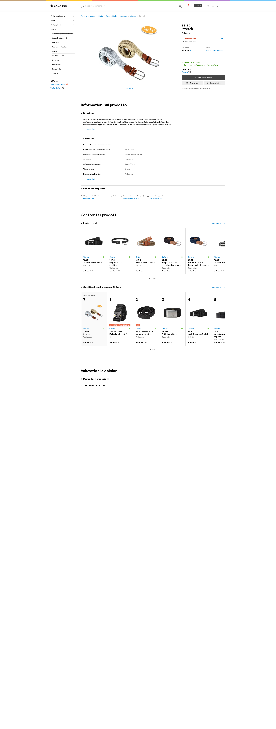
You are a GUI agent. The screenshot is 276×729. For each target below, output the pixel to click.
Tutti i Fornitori (156, 198)
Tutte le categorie (57, 16)
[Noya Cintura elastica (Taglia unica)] (120, 251)
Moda (52, 20)
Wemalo (185, 72)
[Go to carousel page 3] (153, 278)
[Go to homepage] (58, 5)
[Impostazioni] (188, 6)
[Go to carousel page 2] (151, 278)
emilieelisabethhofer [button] (97, 480)
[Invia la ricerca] (83, 6)
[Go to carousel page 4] (154, 278)
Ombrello (55, 60)
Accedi (198, 6)
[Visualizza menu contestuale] (209, 435)
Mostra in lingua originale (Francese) (99, 542)
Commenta (90, 470)
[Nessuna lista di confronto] (213, 6)
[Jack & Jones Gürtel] (94, 251)
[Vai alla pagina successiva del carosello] (221, 251)
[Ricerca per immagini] (179, 6)
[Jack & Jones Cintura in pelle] (225, 319)
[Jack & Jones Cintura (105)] (225, 251)
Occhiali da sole (58, 56)
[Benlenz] (101, 435)
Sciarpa (55, 73)
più (134, 451)
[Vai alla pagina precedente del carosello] (84, 251)
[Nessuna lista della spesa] (218, 6)
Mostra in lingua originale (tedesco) (99, 465)
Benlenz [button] (92, 434)
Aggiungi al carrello (205, 77)
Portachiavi (56, 65)
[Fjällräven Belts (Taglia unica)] (172, 319)
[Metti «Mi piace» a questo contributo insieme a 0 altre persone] (214, 435)
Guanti (54, 51)
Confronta (194, 83)
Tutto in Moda (55, 25)
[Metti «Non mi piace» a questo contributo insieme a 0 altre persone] (223, 435)
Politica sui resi (88, 198)
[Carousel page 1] (149, 278)
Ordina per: (87, 427)
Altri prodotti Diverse (214, 49)
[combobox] (95, 427)
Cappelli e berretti (59, 38)
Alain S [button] (91, 513)
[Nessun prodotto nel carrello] (223, 6)
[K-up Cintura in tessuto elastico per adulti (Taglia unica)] (172, 251)
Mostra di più (90, 129)
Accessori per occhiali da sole (63, 34)
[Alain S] (101, 513)
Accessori (54, 29)
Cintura (55, 42)
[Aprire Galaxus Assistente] (208, 6)
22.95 (186, 25)
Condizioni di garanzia (131, 198)
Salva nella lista (215, 83)
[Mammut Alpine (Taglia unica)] (146, 319)
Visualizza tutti (216, 223)
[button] (222, 38)
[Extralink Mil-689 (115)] (120, 319)
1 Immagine (129, 88)
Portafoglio (56, 69)
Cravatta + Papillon (59, 47)
